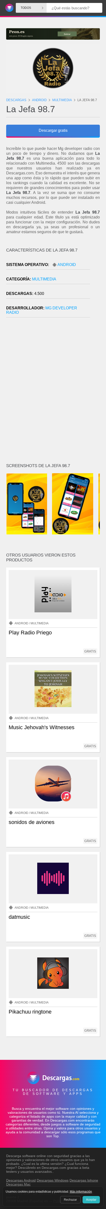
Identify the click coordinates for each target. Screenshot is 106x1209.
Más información (81, 1191)
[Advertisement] (53, 392)
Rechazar (70, 1199)
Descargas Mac (18, 1184)
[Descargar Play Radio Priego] (53, 594)
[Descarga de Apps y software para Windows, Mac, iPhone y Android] (8, 8)
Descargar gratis (53, 130)
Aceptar (91, 1199)
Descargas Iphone (84, 1180)
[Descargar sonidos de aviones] (53, 784)
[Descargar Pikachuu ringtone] (53, 973)
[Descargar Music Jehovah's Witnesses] (53, 689)
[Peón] (53, 34)
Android (66, 265)
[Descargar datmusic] (53, 878)
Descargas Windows (53, 1180)
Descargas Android (21, 1180)
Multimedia (44, 279)
